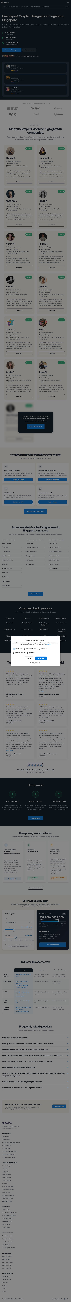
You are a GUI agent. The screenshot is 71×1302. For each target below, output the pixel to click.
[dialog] (35, 651)
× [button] (58, 638)
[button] (35, 663)
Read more (48, 644)
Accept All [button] (41, 658)
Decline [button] (29, 658)
